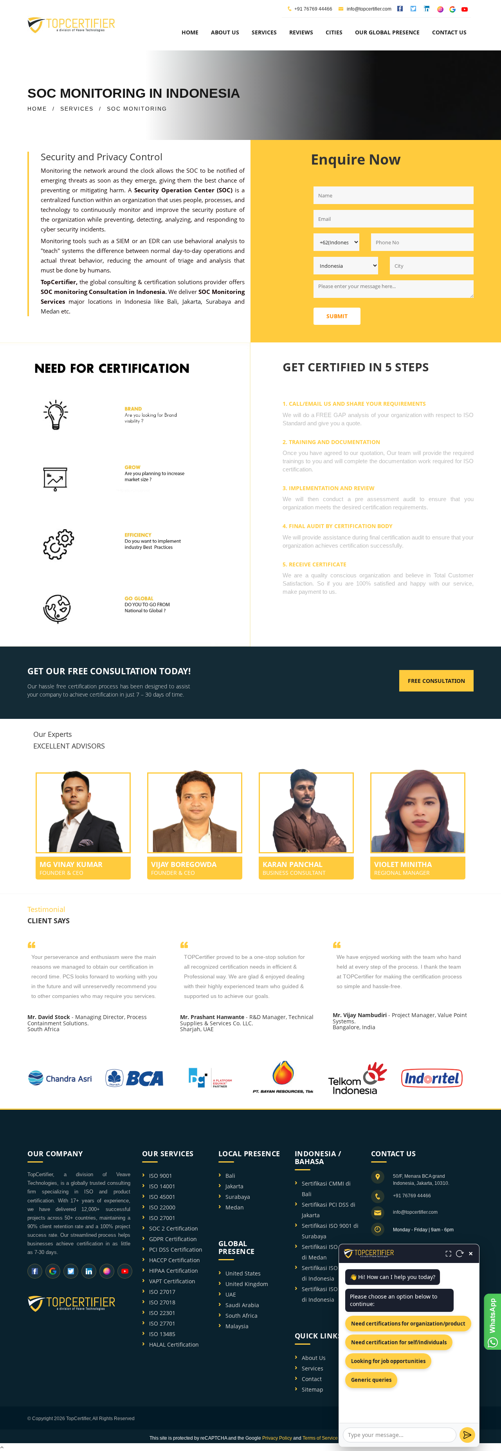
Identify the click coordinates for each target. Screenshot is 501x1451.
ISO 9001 (160, 1175)
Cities (334, 32)
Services (312, 1368)
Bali (172, 301)
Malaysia (237, 1326)
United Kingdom (246, 1284)
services (264, 32)
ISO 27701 (162, 1323)
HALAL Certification (174, 1344)
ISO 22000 (162, 1207)
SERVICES (77, 109)
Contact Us (449, 32)
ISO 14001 (162, 1186)
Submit (337, 316)
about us (225, 32)
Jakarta (191, 301)
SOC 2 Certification (173, 1228)
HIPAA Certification (173, 1270)
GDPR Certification (173, 1239)
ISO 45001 (162, 1196)
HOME (37, 109)
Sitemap (312, 1389)
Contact (312, 1379)
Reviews (301, 32)
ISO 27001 (162, 1218)
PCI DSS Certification (175, 1249)
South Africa (241, 1315)
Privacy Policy (277, 1438)
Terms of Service (320, 1438)
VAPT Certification (172, 1281)
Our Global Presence (387, 32)
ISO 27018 (162, 1302)
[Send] (467, 1435)
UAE (230, 1294)
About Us (314, 1357)
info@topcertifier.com (368, 9)
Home (190, 32)
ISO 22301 (162, 1313)
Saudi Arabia (242, 1305)
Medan (50, 311)
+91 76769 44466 (313, 9)
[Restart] (460, 1254)
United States (243, 1273)
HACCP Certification (174, 1260)
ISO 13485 (162, 1334)
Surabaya (218, 301)
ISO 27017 (162, 1291)
